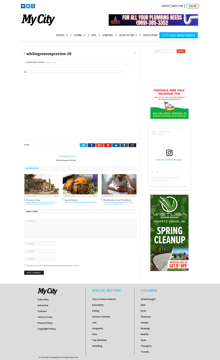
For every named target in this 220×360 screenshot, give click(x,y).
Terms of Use (44, 317)
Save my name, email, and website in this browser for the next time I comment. (53, 266)
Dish (143, 305)
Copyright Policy (46, 328)
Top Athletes (99, 340)
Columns (78, 35)
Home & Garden (101, 316)
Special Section (126, 35)
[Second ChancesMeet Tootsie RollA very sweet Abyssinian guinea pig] (80, 185)
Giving (95, 310)
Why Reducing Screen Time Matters (117, 202)
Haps (94, 35)
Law (94, 322)
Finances (146, 316)
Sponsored (107, 35)
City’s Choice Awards (104, 299)
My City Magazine (158, 186)
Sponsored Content (35, 62)
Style (143, 340)
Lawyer (145, 322)
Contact (42, 311)
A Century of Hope (41, 202)
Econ (143, 310)
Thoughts (146, 346)
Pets (94, 334)
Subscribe (43, 299)
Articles (60, 35)
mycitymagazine (174, 186)
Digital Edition (150, 35)
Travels (145, 351)
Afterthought (148, 299)
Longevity (97, 328)
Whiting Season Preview (66, 160)
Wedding (97, 346)
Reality (144, 334)
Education (98, 305)
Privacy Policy (45, 322)
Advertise (42, 305)
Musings (145, 328)
